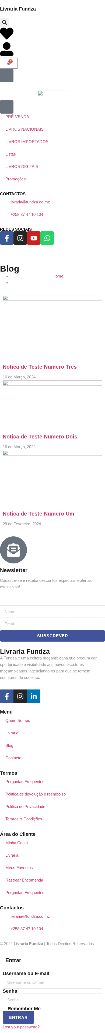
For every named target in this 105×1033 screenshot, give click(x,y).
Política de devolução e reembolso (35, 794)
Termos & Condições (23, 819)
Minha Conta (16, 842)
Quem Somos (17, 720)
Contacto (13, 757)
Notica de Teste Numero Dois (40, 437)
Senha (10, 991)
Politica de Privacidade (25, 806)
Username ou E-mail (26, 973)
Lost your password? (21, 1027)
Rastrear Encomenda (24, 880)
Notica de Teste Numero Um (38, 514)
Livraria (11, 733)
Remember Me (23, 1008)
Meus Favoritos (19, 867)
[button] (4, 22)
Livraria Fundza (18, 9)
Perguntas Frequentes (24, 781)
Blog (9, 745)
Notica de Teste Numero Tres (40, 367)
